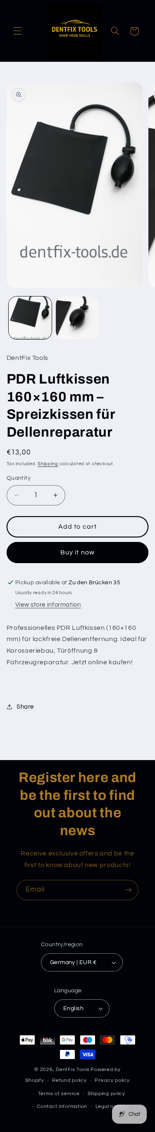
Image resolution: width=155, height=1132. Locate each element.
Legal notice (110, 1106)
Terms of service (59, 1093)
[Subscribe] (128, 890)
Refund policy (69, 1080)
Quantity (19, 478)
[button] (17, 31)
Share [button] (25, 707)
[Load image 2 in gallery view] (77, 318)
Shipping (48, 464)
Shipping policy (106, 1093)
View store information (48, 605)
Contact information (62, 1106)
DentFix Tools (73, 1069)
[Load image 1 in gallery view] (30, 318)
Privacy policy (112, 1080)
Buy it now (77, 552)
